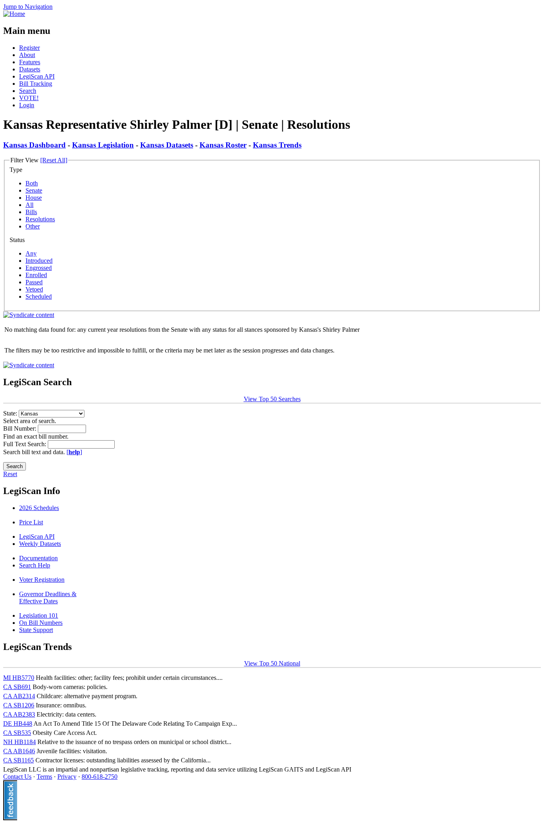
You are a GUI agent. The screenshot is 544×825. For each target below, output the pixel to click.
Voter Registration (42, 579)
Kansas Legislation (103, 145)
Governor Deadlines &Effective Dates (47, 597)
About (27, 54)
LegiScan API (37, 76)
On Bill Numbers (41, 622)
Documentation (38, 558)
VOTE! (29, 98)
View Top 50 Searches (272, 399)
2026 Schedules (39, 507)
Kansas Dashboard (34, 145)
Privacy (66, 776)
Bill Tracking (35, 83)
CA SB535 (17, 732)
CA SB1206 (18, 705)
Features (29, 62)
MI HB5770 (18, 677)
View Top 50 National (272, 663)
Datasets (29, 69)
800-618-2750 (99, 776)
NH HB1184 (19, 741)
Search (27, 90)
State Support (36, 629)
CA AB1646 (19, 751)
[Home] (14, 13)
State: (11, 413)
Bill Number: (20, 428)
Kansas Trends (277, 145)
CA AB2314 (19, 696)
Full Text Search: (25, 444)
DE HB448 (17, 723)
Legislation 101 (38, 615)
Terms (44, 776)
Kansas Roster (223, 145)
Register (29, 47)
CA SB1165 (18, 760)
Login (26, 105)
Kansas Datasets (166, 145)
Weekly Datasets (40, 543)
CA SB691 (17, 686)
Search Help (34, 565)
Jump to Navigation (28, 6)
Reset (10, 474)
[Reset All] (53, 160)
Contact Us (17, 776)
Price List (31, 522)
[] (74, 452)
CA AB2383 (19, 714)
